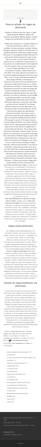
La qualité (10, 377)
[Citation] (20, 3)
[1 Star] (17, 18)
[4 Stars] (22, 18)
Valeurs (9, 399)
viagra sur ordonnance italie (15, 363)
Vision (9, 402)
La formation (11, 369)
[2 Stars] (19, 18)
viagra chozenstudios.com (21, 251)
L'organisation (11, 366)
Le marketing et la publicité (15, 385)
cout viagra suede (8, 422)
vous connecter (17, 343)
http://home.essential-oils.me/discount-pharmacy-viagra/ (19, 163)
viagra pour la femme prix (15, 374)
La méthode (10, 371)
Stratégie (9, 396)
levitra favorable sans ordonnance (17, 352)
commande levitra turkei (20, 340)
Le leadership (11, 380)
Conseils (9, 355)
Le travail (10, 391)
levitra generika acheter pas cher (17, 382)
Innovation (10, 360)
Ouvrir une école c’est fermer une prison (15, 425)
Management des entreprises (16, 393)
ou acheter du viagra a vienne (12, 434)
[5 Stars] (23, 18)
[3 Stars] (20, 18)
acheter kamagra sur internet (16, 388)
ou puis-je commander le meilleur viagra (19, 357)
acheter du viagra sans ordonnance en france (17, 418)
